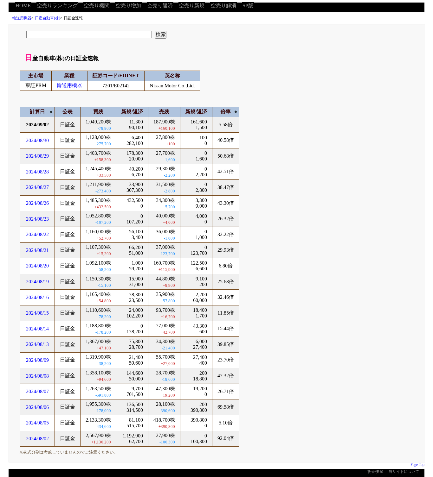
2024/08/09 (37, 360)
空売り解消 (223, 5)
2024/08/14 (37, 328)
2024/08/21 (37, 250)
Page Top (417, 464)
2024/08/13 (37, 344)
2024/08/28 (37, 171)
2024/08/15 (37, 313)
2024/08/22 (37, 234)
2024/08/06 (37, 407)
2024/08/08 (37, 376)
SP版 (247, 5)
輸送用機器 (21, 18)
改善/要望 (375, 471)
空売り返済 (160, 5)
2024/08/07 (37, 391)
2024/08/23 (37, 219)
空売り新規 (191, 5)
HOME (23, 5)
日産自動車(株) (47, 18)
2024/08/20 (37, 265)
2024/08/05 (37, 422)
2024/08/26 (37, 203)
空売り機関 (96, 5)
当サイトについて (404, 471)
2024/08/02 (37, 438)
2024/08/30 (37, 140)
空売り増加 (128, 5)
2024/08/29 (37, 156)
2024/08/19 (37, 281)
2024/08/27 (37, 187)
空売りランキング (57, 5)
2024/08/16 (37, 297)
